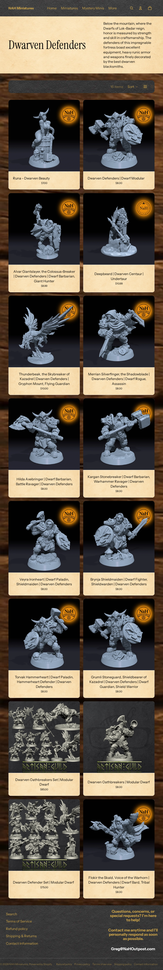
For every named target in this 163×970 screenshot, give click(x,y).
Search (11, 914)
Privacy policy (82, 964)
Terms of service (102, 964)
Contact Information (22, 943)
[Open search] (131, 8)
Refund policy (17, 929)
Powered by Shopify (40, 964)
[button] (133, 86)
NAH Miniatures (18, 964)
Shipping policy (123, 964)
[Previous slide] (14, 135)
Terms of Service (19, 921)
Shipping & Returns (21, 936)
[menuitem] (112, 8)
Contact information (146, 964)
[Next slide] (73, 135)
